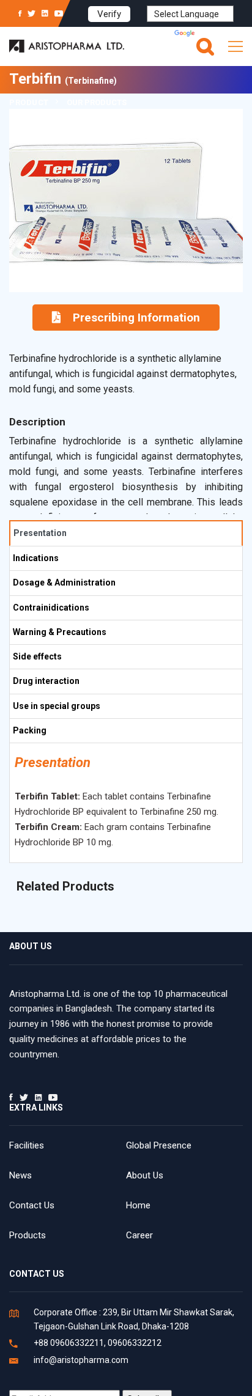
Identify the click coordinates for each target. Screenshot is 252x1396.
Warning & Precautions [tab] (59, 632)
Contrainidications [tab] (51, 607)
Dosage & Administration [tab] (64, 582)
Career (139, 1235)
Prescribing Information (136, 317)
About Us (144, 1175)
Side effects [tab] (37, 656)
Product (29, 102)
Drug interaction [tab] (46, 681)
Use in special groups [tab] (56, 706)
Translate (215, 34)
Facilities (26, 1145)
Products (27, 1235)
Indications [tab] (36, 558)
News (20, 1175)
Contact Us (31, 1205)
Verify (109, 14)
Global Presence (158, 1145)
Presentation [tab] (40, 533)
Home (138, 1205)
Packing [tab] (29, 730)
